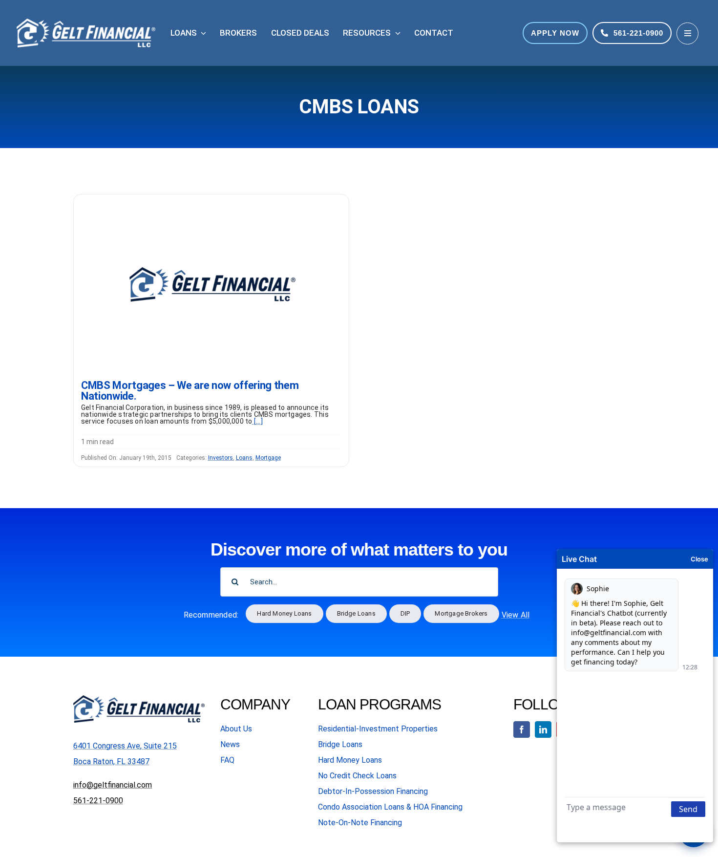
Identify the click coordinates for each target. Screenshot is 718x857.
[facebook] (521, 729)
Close (699, 559)
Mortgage (268, 457)
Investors (220, 457)
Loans (244, 457)
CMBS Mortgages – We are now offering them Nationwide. (189, 390)
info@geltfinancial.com (112, 785)
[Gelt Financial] (211, 198)
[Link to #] (687, 33)
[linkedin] (543, 729)
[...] (258, 421)
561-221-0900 (98, 800)
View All (516, 615)
